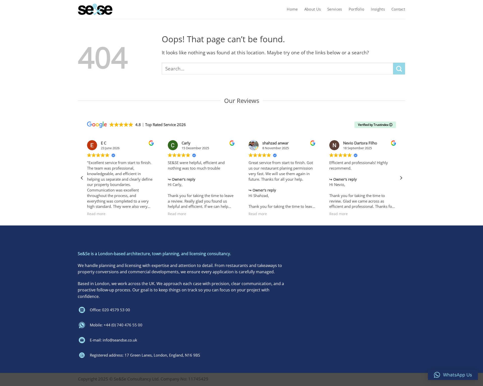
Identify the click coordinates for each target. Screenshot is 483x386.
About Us (312, 9)
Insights (378, 9)
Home (292, 9)
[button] (401, 178)
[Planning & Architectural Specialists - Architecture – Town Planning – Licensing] (95, 9)
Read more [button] (96, 214)
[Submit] (399, 68)
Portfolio (357, 9)
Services (334, 9)
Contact (398, 9)
